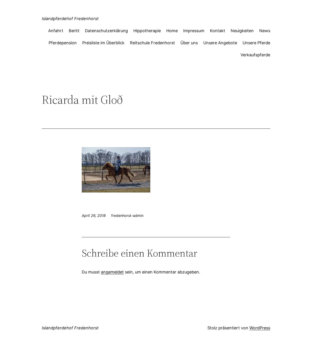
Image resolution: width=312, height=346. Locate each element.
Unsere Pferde (256, 42)
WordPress (259, 327)
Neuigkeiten (242, 30)
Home (172, 30)
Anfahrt (55, 30)
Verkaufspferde (255, 54)
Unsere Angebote (220, 42)
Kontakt (217, 30)
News (264, 30)
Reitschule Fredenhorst (152, 42)
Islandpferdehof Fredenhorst (70, 18)
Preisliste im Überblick (103, 42)
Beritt (74, 30)
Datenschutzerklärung (106, 30)
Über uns (189, 42)
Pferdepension (63, 42)
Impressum (193, 30)
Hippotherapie (147, 30)
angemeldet (112, 272)
